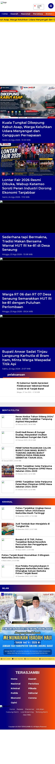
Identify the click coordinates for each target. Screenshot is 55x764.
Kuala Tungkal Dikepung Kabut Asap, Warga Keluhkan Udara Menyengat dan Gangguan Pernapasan (27, 129)
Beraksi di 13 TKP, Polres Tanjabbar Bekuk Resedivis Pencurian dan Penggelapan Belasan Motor (31, 543)
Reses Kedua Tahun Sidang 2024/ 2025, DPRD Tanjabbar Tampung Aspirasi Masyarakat (34, 419)
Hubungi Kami (12, 712)
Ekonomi (16, 698)
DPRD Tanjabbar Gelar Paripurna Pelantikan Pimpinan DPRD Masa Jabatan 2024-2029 (34, 468)
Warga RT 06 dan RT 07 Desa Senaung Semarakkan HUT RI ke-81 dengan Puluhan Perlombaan (27, 300)
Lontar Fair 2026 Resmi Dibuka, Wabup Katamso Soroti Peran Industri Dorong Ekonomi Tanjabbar (26, 186)
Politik (14, 693)
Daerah (14, 14)
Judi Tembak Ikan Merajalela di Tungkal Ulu (33, 525)
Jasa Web (27, 715)
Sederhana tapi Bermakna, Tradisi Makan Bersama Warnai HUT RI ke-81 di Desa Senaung (26, 243)
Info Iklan (40, 709)
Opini (14, 702)
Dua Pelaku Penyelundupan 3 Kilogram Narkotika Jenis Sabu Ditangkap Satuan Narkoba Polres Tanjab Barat (32, 570)
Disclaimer (29, 709)
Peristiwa (38, 14)
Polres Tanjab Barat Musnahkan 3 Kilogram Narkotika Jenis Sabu (25, 556)
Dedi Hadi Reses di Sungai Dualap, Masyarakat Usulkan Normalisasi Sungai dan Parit (31, 434)
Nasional (25, 14)
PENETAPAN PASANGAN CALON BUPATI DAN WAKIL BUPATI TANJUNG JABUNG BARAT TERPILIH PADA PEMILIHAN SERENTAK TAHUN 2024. (33, 453)
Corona (32, 698)
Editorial (33, 693)
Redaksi (20, 709)
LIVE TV (38, 6)
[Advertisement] (27, 55)
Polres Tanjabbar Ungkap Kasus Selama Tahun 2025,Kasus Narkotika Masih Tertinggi (33, 510)
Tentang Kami (42, 712)
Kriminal (15, 688)
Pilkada (32, 688)
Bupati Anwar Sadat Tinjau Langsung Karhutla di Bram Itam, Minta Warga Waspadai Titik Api (26, 358)
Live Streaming (27, 712)
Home (4, 14)
